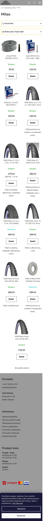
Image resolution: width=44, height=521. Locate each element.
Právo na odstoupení (10, 426)
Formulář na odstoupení (11, 430)
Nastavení (21, 509)
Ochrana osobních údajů (11, 420)
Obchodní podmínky (9, 417)
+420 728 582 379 (9, 384)
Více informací (17, 503)
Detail (11, 76)
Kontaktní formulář (9, 436)
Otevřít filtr (9, 23)
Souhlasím (21, 516)
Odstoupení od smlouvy (11, 423)
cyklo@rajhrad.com (9, 387)
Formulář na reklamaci (10, 433)
